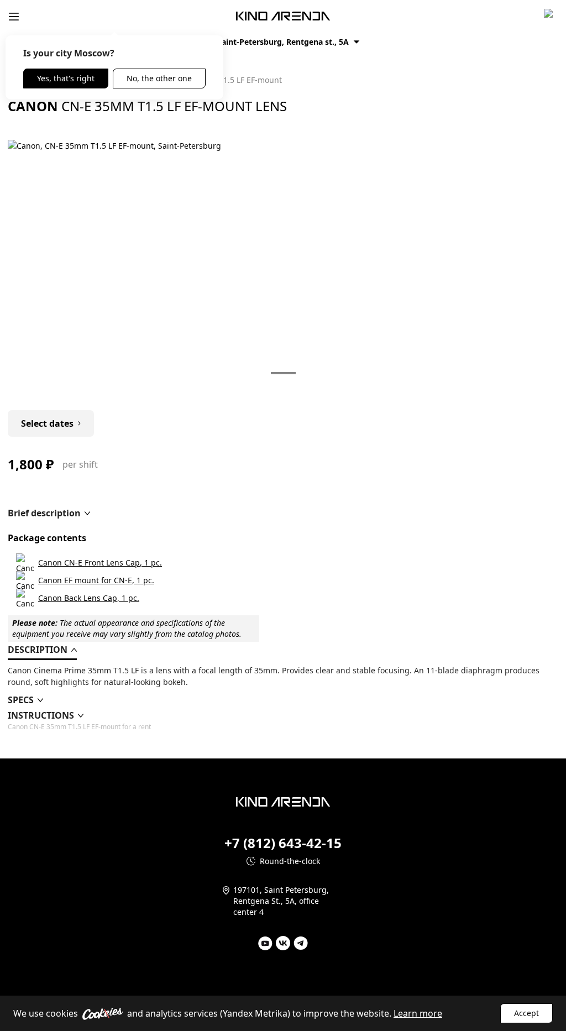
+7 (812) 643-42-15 (283, 843)
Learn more (418, 1013)
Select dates (47, 423)
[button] (49, 513)
